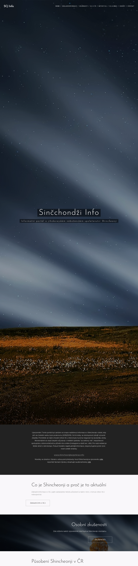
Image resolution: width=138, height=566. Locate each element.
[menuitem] (58, 6)
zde (101, 459)
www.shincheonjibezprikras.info (69, 455)
